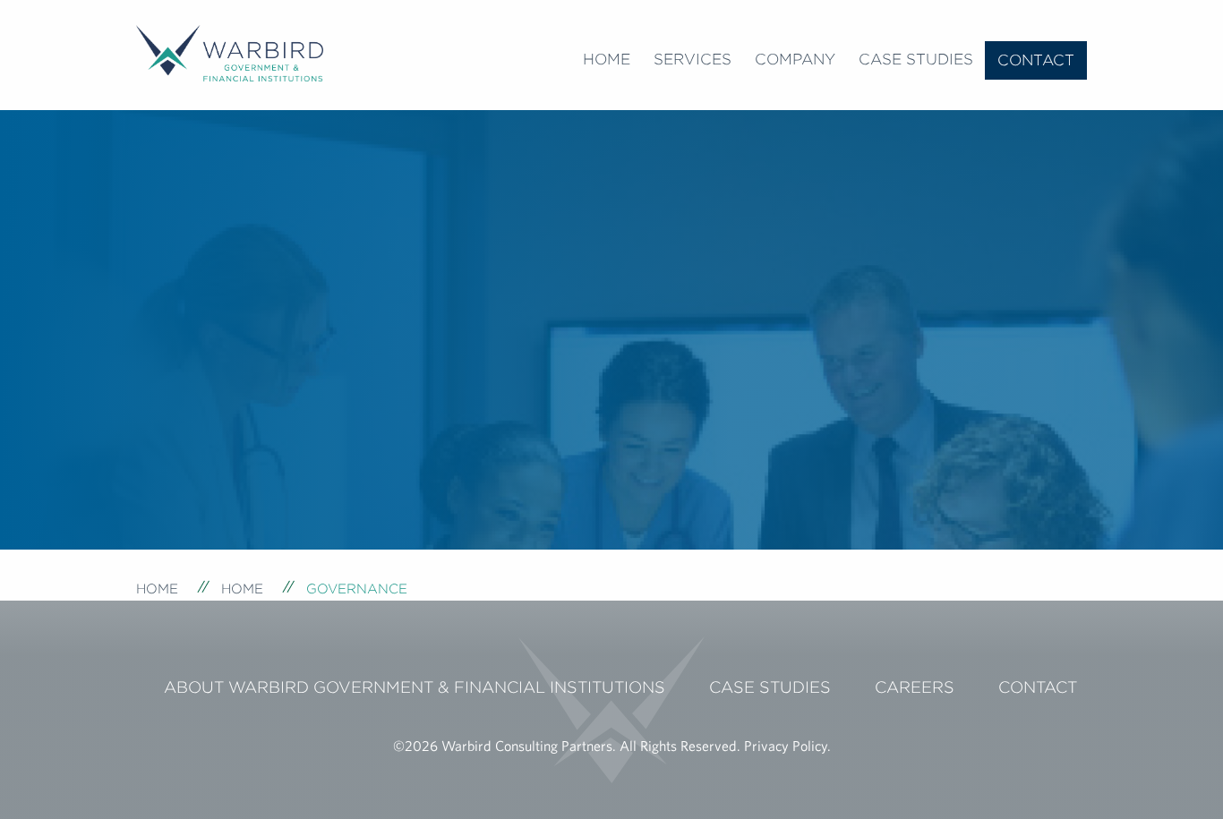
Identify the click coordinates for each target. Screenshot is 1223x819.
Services (692, 59)
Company (795, 59)
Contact (1035, 60)
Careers (914, 687)
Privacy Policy (785, 746)
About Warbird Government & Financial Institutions (414, 687)
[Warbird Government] (229, 51)
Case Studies (916, 59)
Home (606, 59)
